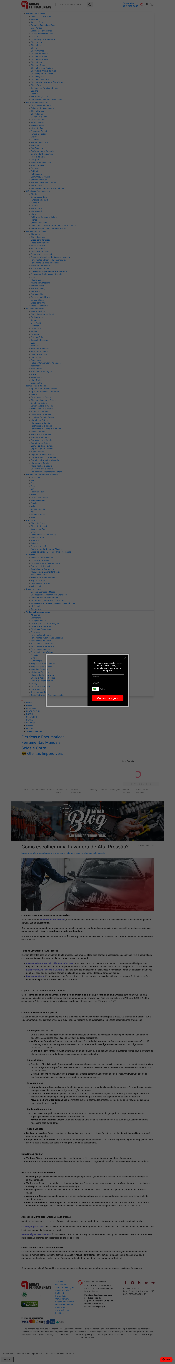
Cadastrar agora (107, 698)
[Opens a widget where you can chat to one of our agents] (166, 1360)
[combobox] (95, 689)
